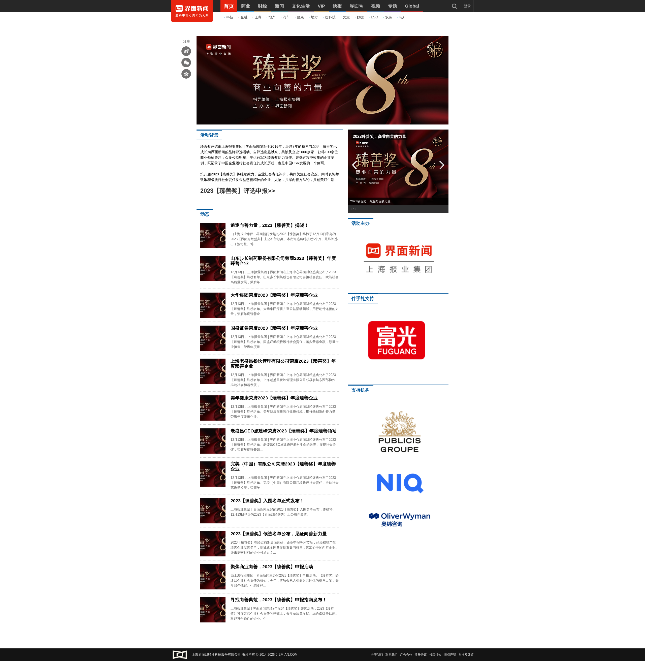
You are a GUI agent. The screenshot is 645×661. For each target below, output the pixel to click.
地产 (272, 17)
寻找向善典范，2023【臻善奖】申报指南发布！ (279, 599)
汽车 (286, 17)
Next (442, 165)
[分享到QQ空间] (186, 74)
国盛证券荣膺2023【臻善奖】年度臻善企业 (274, 328)
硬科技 (330, 17)
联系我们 (391, 654)
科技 (229, 17)
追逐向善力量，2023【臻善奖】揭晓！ (270, 225)
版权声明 (450, 654)
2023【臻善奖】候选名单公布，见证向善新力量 (279, 533)
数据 (360, 17)
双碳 (388, 17)
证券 (258, 17)
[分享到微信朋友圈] (186, 62)
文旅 (346, 17)
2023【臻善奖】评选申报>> (237, 190)
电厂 (402, 17)
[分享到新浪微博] (186, 51)
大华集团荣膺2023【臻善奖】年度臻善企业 (274, 295)
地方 (314, 17)
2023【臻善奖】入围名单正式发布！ (267, 500)
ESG (374, 17)
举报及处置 (466, 654)
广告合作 (406, 654)
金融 (243, 17)
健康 (300, 17)
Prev (354, 165)
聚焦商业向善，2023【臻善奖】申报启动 (272, 566)
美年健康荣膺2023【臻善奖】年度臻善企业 (274, 397)
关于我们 (377, 654)
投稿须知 (435, 654)
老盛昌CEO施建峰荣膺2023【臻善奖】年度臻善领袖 (284, 430)
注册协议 (421, 654)
